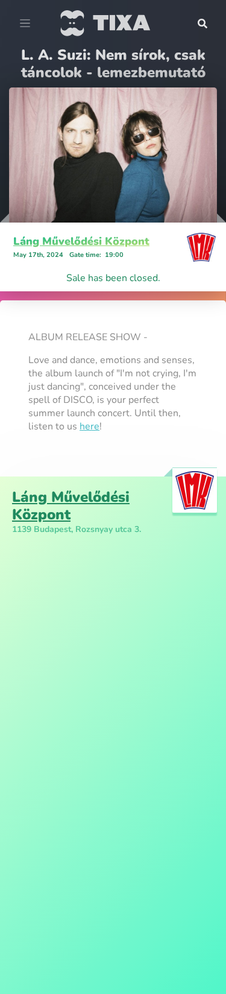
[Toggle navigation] (25, 23)
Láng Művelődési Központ (81, 241)
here (89, 426)
